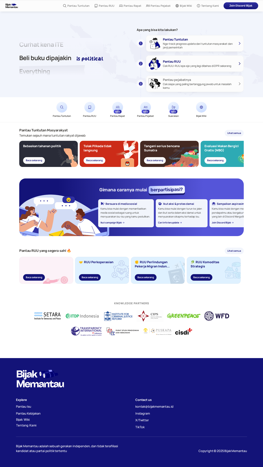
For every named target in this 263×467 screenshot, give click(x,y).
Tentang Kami (26, 425)
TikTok (140, 427)
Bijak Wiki (23, 419)
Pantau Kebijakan (28, 413)
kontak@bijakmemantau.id (154, 406)
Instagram (142, 413)
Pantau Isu (23, 406)
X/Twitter (142, 420)
